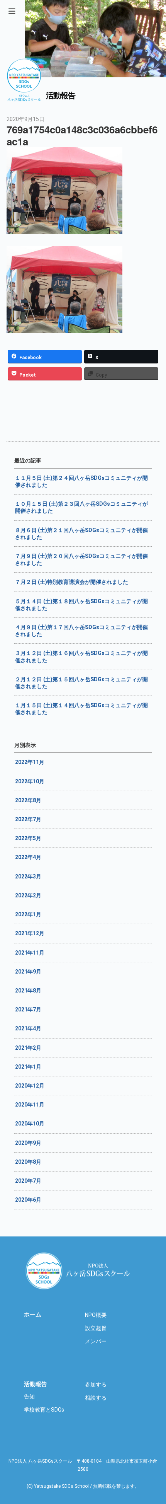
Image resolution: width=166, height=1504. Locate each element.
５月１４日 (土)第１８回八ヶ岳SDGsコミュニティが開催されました (81, 604)
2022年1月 (28, 914)
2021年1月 (28, 1067)
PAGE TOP (162, 1438)
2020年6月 (28, 1200)
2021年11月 (29, 953)
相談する (96, 1398)
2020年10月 (29, 1123)
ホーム (32, 1314)
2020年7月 (28, 1181)
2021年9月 (28, 972)
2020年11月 (29, 1105)
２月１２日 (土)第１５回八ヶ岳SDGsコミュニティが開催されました (81, 682)
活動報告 (35, 1384)
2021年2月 (28, 1048)
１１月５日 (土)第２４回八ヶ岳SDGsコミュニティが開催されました (81, 481)
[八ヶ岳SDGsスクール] (24, 97)
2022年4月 (28, 857)
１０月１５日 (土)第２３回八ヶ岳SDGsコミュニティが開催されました (81, 507)
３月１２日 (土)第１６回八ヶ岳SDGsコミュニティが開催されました (81, 656)
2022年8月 (28, 800)
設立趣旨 (96, 1328)
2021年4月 (28, 1028)
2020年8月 (28, 1162)
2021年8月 (28, 990)
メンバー (96, 1341)
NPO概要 (96, 1315)
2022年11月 (29, 762)
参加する (96, 1384)
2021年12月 (29, 933)
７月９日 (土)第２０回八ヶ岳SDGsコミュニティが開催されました (81, 559)
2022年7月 (28, 819)
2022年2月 (28, 895)
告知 (29, 1396)
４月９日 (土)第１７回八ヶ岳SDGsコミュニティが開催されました (81, 630)
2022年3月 (28, 876)
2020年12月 (29, 1086)
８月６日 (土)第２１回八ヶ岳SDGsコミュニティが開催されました (81, 533)
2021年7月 (28, 1009)
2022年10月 (29, 781)
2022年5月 (28, 838)
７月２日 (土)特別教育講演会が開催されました (71, 582)
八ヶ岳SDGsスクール (79, 1270)
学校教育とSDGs (44, 1410)
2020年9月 (28, 1143)
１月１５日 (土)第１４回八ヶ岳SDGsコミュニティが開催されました (81, 708)
